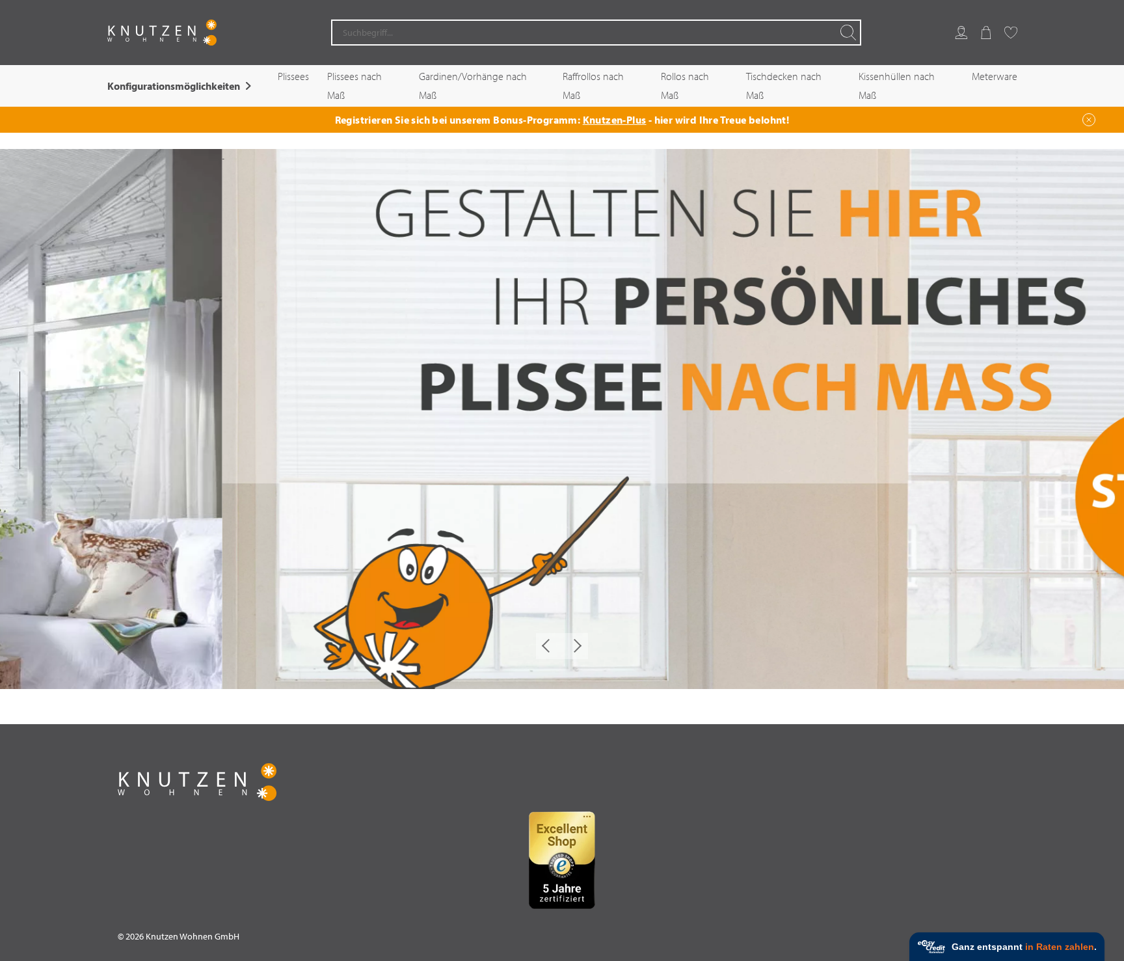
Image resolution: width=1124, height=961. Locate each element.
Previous (549, 646)
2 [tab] (20, 420)
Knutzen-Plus (615, 119)
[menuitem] (961, 32)
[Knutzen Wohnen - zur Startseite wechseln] (162, 33)
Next (575, 646)
